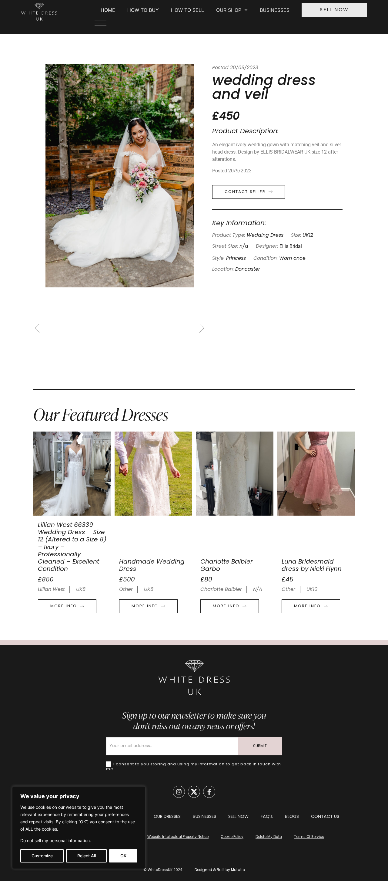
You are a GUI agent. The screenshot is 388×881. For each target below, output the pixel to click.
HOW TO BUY (143, 10)
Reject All (86, 855)
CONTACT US (325, 817)
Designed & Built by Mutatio (220, 870)
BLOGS (292, 817)
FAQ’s (267, 817)
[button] (39, 328)
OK (123, 855)
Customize (42, 855)
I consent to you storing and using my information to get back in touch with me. (193, 766)
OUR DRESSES (167, 817)
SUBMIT (260, 746)
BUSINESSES (274, 10)
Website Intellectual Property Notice (178, 837)
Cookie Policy (232, 837)
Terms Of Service (309, 837)
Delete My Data (269, 837)
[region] (79, 827)
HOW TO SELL (187, 10)
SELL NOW (238, 817)
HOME (108, 10)
